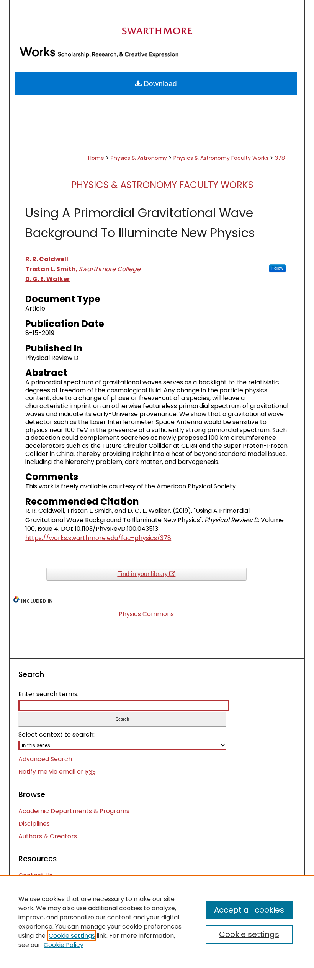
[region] (157, 921)
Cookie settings (72, 935)
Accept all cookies (249, 910)
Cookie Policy (63, 944)
